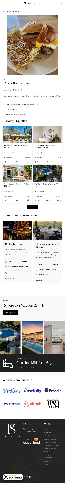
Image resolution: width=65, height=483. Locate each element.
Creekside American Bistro (48, 245)
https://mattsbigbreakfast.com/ (16, 114)
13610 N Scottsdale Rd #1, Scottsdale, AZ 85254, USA (22, 104)
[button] (61, 3)
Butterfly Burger (14, 244)
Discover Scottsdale (12, 11)
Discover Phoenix (50, 442)
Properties (47, 432)
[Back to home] (32, 3)
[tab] (9, 141)
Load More (33, 207)
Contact (46, 461)
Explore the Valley (50, 439)
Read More (8, 278)
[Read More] (17, 230)
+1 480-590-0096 (11, 109)
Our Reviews (49, 436)
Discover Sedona (50, 448)
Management (49, 455)
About (46, 429)
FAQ (46, 464)
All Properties (10, 313)
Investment (48, 457)
